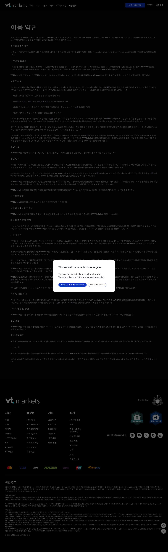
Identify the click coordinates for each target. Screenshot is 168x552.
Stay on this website (97, 285)
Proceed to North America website (72, 285)
